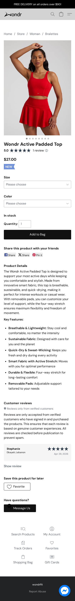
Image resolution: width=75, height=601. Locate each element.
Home (8, 34)
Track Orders (23, 548)
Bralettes (51, 34)
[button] (13, 14)
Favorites (52, 548)
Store (21, 34)
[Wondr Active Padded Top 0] (37, 87)
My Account (51, 534)
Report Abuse (37, 591)
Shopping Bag (23, 562)
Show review (12, 466)
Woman (35, 34)
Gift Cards (52, 562)
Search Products (23, 534)
